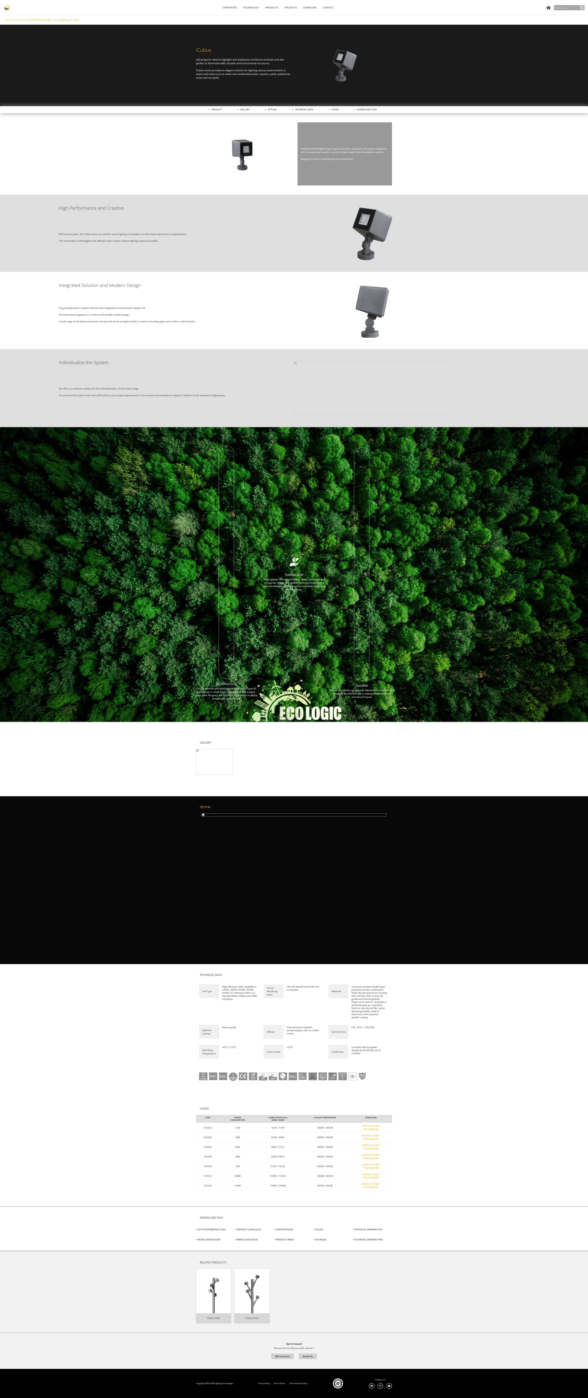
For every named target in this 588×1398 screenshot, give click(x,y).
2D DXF (319, 1229)
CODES (335, 109)
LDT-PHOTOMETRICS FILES (212, 1229)
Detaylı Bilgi (213, 1270)
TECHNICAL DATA (304, 109)
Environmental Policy (298, 1383)
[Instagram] (380, 1386)
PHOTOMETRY (370, 1129)
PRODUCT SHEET (371, 1125)
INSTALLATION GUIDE (209, 1239)
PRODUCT (216, 109)
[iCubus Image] (214, 762)
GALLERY (244, 109)
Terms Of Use (279, 1383)
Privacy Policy (264, 1383)
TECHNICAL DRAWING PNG (368, 1239)
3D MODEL (321, 1239)
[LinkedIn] (372, 1386)
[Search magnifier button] (582, 7)
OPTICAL (272, 109)
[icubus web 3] (243, 153)
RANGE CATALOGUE (247, 1239)
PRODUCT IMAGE (285, 1239)
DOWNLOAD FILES (367, 109)
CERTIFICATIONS (284, 1229)
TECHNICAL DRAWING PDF (368, 1229)
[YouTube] (389, 1386)
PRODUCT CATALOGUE (249, 1229)
